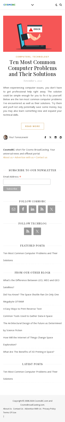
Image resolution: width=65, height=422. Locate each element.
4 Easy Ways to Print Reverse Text (22, 308)
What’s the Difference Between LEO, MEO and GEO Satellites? (31, 284)
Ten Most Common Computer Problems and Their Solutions (32, 67)
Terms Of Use (9, 412)
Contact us (41, 157)
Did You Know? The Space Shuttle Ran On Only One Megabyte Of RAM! (31, 298)
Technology (40, 56)
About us (8, 157)
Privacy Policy (49, 408)
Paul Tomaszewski (18, 137)
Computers (23, 56)
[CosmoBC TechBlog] (9, 5)
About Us (7, 408)
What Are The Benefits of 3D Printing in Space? (28, 351)
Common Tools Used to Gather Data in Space (28, 315)
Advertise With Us (33, 408)
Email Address (12, 177)
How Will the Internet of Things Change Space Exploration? (28, 341)
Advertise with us (24, 157)
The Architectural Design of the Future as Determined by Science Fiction (32, 327)
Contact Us (18, 408)
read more (32, 126)
